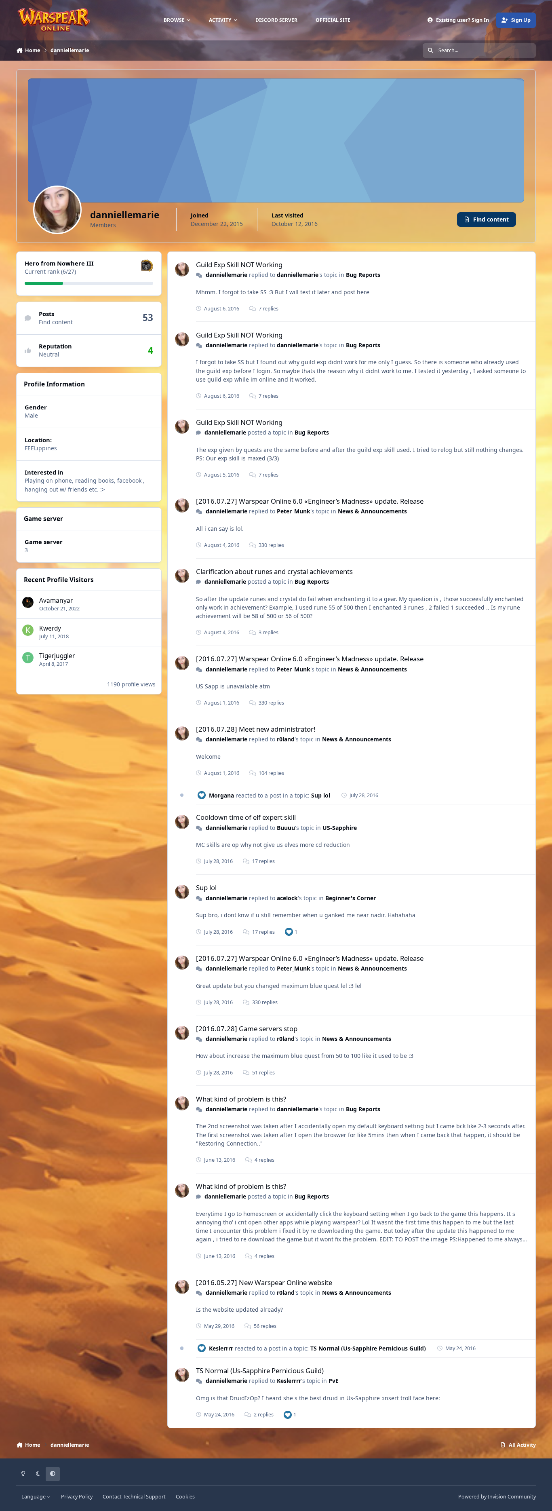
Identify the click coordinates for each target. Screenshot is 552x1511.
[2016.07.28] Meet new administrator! (256, 729)
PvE (334, 1380)
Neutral (49, 354)
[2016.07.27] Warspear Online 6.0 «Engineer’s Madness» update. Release (309, 501)
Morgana (221, 795)
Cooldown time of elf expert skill (246, 817)
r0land (286, 739)
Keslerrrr (221, 1348)
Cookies (185, 1496)
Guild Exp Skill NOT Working (239, 264)
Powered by (497, 1496)
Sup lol (320, 795)
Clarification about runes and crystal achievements (274, 571)
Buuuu (286, 827)
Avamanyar (56, 600)
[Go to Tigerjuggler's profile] (28, 657)
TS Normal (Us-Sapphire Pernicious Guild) (368, 1348)
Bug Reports (363, 275)
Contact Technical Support (134, 1496)
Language (34, 1496)
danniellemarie (226, 275)
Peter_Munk (293, 511)
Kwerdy (50, 628)
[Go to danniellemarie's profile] (182, 269)
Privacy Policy (77, 1496)
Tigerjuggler (57, 656)
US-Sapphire (339, 827)
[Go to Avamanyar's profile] (28, 602)
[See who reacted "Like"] (289, 931)
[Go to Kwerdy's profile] (28, 630)
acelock (287, 898)
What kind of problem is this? (241, 1099)
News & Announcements (372, 511)
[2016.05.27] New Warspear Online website (264, 1282)
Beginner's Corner (350, 898)
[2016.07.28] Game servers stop (246, 1028)
